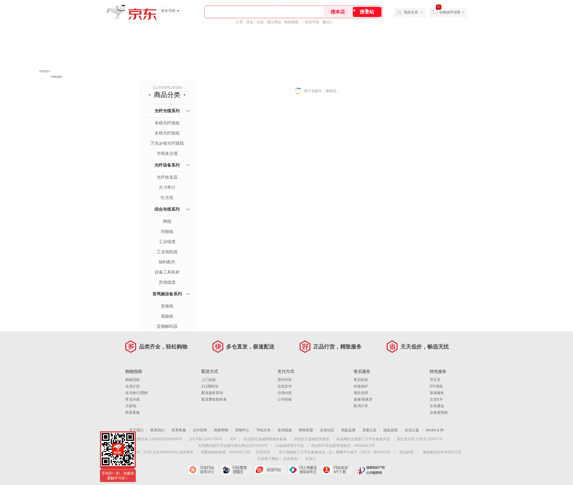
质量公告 (369, 430)
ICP (233, 439)
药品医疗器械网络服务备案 (265, 439)
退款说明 (361, 393)
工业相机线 (167, 251)
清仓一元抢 (255, 22)
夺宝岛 (435, 380)
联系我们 (157, 430)
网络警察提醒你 (236, 470)
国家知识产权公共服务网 (370, 470)
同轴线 (167, 231)
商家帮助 (221, 430)
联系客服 (132, 412)
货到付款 (285, 380)
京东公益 (412, 430)
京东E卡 (436, 399)
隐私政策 (390, 430)
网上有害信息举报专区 (303, 470)
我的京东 (411, 12)
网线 (167, 221)
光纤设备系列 (167, 165)
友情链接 (285, 430)
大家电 (130, 406)
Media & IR (435, 430)
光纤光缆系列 (167, 110)
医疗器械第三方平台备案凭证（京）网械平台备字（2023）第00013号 (335, 452)
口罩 (239, 22)
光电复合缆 (167, 153)
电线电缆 (291, 22)
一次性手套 (310, 22)
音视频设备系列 (167, 293)
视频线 (167, 316)
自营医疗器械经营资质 (311, 439)
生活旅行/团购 (136, 393)
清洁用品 (274, 22)
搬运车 (327, 22)
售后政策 (361, 380)
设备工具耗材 (167, 272)
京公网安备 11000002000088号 (156, 439)
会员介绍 (132, 386)
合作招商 (200, 430)
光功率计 (167, 187)
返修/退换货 (363, 399)
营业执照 (406, 452)
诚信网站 (270, 470)
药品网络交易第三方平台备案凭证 (363, 439)
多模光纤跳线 (167, 133)
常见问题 (132, 399)
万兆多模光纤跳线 (167, 143)
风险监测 (348, 430)
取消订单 (361, 406)
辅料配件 (167, 262)
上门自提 (208, 380)
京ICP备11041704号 (205, 439)
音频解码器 (167, 326)
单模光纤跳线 (167, 123)
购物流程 (132, 380)
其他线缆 (167, 282)
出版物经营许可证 (289, 446)
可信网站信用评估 (203, 470)
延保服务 (437, 393)
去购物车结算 (449, 12)
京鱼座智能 (439, 412)
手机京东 (263, 430)
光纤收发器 (167, 177)
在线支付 (285, 386)
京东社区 (327, 430)
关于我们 (136, 430)
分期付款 (285, 393)
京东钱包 (290, 459)
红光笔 (167, 197)
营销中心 (242, 430)
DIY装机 (436, 386)
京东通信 (437, 406)
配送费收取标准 (214, 399)
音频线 (167, 306)
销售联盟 (306, 430)
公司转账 (285, 399)
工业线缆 (167, 241)
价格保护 (361, 386)
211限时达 (209, 386)
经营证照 (263, 452)
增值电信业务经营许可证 (442, 452)
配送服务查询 (212, 393)
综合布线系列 (167, 209)
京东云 (310, 459)
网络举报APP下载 (336, 470)
